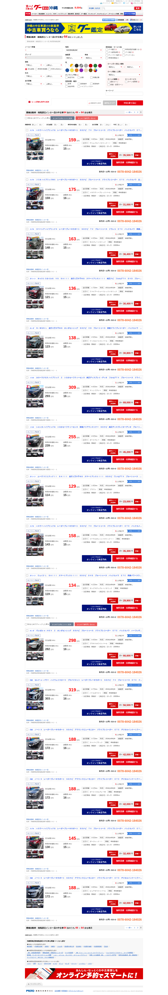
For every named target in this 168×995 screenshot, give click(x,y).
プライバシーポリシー (76, 991)
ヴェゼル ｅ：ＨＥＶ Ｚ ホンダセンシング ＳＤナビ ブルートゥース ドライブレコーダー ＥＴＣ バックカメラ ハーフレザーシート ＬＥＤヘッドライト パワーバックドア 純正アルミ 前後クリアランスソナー (89, 630)
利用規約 (65, 991)
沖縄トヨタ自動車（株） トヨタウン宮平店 (102, 955)
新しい (34, 125)
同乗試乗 (96, 77)
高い (62, 125)
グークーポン (130, 55)
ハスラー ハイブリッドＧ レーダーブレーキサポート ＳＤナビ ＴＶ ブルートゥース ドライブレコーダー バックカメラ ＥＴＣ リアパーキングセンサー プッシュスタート (89, 828)
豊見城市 (29, 946)
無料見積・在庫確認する (127, 162)
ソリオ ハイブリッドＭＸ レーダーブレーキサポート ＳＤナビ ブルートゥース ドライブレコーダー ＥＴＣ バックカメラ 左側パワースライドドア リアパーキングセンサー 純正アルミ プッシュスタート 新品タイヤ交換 (89, 179)
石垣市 (106, 946)
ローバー (74, 963)
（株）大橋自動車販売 (33, 952)
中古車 (28, 14)
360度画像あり (113, 58)
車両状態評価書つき (132, 49)
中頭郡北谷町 (38, 946)
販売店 (97, 8)
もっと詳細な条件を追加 (40, 102)
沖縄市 (53, 946)
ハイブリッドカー (86, 86)
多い (101, 125)
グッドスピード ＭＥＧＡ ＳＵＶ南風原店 (40, 957)
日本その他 (47, 963)
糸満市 (47, 946)
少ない (108, 125)
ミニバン (49, 14)
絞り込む (130, 103)
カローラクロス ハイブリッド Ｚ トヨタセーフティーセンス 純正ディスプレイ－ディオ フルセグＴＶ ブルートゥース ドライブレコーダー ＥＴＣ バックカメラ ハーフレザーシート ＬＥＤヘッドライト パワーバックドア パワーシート (89, 377)
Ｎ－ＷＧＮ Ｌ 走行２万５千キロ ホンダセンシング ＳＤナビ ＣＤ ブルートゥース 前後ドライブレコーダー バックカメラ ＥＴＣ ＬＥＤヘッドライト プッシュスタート (89, 328)
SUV (54, 14)
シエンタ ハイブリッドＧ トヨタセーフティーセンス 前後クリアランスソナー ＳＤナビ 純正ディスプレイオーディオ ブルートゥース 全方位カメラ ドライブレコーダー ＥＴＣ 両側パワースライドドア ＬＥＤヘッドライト (89, 427)
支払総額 (31, 69)
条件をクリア (109, 103)
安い (55, 125)
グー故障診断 (113, 52)
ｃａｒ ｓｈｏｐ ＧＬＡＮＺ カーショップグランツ (70, 955)
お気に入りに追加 (138, 3)
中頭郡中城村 (88, 946)
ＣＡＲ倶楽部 (69, 952)
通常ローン (114, 82)
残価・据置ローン (116, 84)
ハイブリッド (62, 14)
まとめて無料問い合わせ (87, 118)
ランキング (92, 14)
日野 (34, 963)
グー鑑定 (84, 14)
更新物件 (96, 84)
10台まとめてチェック (35, 118)
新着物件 (83, 84)
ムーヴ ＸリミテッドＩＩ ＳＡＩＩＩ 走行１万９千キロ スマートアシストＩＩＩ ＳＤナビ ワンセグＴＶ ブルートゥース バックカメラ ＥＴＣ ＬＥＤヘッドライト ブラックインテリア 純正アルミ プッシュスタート (90, 476)
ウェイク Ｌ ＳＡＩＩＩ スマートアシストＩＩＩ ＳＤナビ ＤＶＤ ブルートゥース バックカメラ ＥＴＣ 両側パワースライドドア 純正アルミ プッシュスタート (90, 575)
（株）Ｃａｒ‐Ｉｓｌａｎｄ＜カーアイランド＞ (89, 952)
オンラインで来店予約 (96, 162)
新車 (69, 84)
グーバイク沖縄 (130, 14)
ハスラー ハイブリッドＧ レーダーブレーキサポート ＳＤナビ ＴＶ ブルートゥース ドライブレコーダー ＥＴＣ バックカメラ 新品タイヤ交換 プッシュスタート (89, 526)
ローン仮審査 (132, 82)
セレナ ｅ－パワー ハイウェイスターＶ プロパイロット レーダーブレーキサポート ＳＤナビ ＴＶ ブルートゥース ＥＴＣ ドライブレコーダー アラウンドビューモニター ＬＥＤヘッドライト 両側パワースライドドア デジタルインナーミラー (88, 680)
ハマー (29, 963)
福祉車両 (71, 14)
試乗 (82, 77)
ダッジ (61, 963)
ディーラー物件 (114, 55)
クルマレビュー (102, 14)
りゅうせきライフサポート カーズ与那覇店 (119, 952)
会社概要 (58, 991)
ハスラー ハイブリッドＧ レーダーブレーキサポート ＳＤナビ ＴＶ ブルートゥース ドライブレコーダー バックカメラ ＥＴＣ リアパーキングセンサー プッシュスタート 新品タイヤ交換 (89, 130)
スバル (55, 963)
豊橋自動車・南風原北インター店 (37, 170)
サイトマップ (106, 3)
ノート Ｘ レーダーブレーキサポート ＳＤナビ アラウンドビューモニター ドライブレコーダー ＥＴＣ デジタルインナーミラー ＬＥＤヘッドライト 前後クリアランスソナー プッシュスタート (88, 729)
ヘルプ (127, 3)
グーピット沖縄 (114, 14)
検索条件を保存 (96, 103)
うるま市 (59, 946)
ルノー (40, 963)
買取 (121, 14)
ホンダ (67, 963)
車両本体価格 (42, 69)
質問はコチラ (117, 3)
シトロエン (82, 963)
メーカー (34, 14)
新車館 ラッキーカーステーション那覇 (39, 955)
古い (40, 125)
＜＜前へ (129, 112)
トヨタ (90, 963)
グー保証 (128, 52)
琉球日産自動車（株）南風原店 (127, 955)
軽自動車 (42, 14)
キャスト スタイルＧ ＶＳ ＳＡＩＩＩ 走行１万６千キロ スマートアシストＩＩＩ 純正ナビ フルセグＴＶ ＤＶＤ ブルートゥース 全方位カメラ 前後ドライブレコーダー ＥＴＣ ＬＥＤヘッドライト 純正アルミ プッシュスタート (90, 278)
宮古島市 (78, 946)
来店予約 (71, 77)
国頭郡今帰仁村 (69, 946)
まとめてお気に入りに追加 (62, 118)
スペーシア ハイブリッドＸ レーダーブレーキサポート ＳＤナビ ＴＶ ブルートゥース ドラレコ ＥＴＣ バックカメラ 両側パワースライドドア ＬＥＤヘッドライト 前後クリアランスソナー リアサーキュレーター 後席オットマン (89, 229)
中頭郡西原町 (98, 946)
